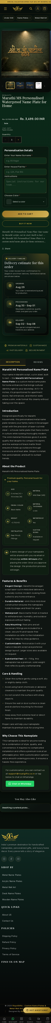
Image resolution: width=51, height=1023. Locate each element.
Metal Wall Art (41, 18)
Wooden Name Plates (13, 899)
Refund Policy (9, 942)
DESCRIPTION (13, 362)
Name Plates (22, 18)
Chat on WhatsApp (21, 783)
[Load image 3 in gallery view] (30, 85)
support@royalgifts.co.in (21, 773)
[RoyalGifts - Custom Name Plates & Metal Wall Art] (17, 8)
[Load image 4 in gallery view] (39, 85)
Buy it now (25, 223)
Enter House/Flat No (15, 167)
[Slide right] (45, 86)
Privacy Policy (9, 948)
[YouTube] (18, 859)
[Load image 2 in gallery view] (20, 85)
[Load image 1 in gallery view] (10, 85)
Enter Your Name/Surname (18, 155)
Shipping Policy (9, 936)
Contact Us (7, 921)
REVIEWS (38, 362)
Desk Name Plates (11, 893)
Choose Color (12, 195)
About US (7, 915)
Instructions (10, 176)
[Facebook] (11, 859)
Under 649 (8, 18)
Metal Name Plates (11, 875)
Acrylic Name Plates (12, 881)
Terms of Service (10, 954)
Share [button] (7, 248)
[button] (5, 9)
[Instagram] (4, 859)
